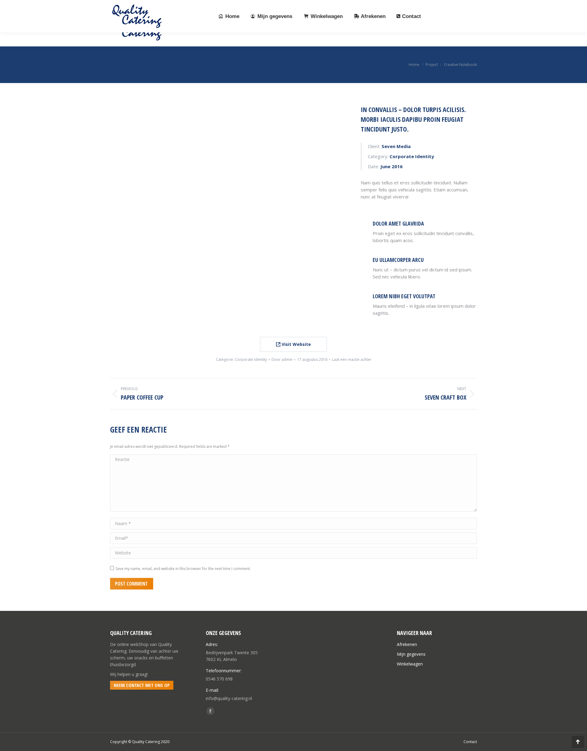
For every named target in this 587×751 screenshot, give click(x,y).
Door (282, 359)
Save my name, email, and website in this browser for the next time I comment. (183, 568)
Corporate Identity (251, 359)
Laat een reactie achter (351, 359)
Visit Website (295, 344)
